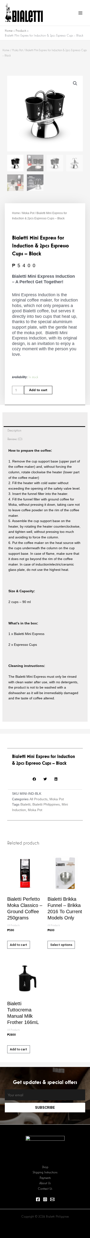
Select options (61, 945)
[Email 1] (52, 1199)
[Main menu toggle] (80, 13)
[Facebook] (38, 1199)
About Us (45, 1183)
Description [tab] (14, 430)
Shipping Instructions (45, 1172)
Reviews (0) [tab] (14, 439)
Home (5, 50)
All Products (39, 799)
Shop (45, 1167)
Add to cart (38, 390)
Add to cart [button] (18, 945)
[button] (75, 83)
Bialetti (25, 804)
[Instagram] (45, 1199)
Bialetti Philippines (46, 804)
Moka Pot (17, 50)
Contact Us (45, 1188)
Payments (45, 1178)
